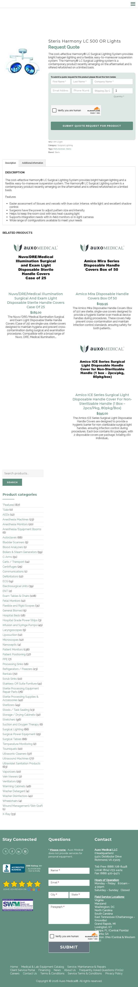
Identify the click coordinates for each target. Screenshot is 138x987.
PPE (5, 659)
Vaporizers (9, 771)
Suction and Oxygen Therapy (21, 724)
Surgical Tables (12, 739)
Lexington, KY (103, 927)
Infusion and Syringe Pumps (20, 625)
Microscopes (11, 639)
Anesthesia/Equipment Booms (22, 529)
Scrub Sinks (10, 678)
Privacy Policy (114, 973)
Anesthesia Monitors (15, 524)
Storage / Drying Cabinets (19, 714)
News (57, 970)
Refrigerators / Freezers (17, 669)
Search (12, 482)
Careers (15, 973)
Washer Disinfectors (15, 796)
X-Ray (6, 814)
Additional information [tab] (32, 163)
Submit (69, 947)
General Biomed (13, 610)
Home (14, 966)
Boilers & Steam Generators (20, 552)
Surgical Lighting (65, 145)
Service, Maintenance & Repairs (86, 966)
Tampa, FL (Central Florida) (112, 930)
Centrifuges (10, 566)
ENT (5, 591)
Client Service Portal (22, 970)
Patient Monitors (13, 649)
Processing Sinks (13, 664)
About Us (70, 970)
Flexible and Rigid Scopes (18, 605)
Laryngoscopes (12, 630)
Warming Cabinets (14, 786)
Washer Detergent (14, 791)
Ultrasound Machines (16, 758)
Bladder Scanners (13, 542)
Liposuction (10, 634)
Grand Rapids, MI (105, 923)
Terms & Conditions (52, 973)
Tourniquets (10, 748)
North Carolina (103, 910)
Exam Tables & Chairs (16, 596)
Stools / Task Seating (16, 709)
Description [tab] (10, 163)
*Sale (6, 509)
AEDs (6, 514)
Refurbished (59, 149)
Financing (44, 970)
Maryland (100, 903)
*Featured (8, 504)
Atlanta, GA (102, 933)
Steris (68, 149)
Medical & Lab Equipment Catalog (42, 966)
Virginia (99, 900)
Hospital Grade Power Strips (20, 620)
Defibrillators (10, 576)
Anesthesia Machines (16, 519)
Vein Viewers (10, 776)
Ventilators (9, 781)
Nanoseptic (10, 644)
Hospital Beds (11, 615)
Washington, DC (105, 907)
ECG (5, 581)
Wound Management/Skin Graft (23, 805)
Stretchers (9, 719)
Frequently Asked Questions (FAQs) (101, 970)
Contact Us (30, 973)
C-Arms (7, 557)
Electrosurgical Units (15, 586)
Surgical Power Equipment (19, 734)
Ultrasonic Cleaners (14, 753)
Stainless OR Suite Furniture (20, 683)
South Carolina (104, 913)
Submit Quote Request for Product (92, 125)
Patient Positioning (14, 654)
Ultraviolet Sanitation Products (21, 763)
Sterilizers (8, 705)
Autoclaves (10, 537)
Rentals (7, 673)
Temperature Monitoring (17, 744)
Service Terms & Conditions (85, 973)
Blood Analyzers (13, 547)
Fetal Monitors (11, 600)
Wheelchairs (10, 801)
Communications (13, 571)
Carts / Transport (13, 561)
